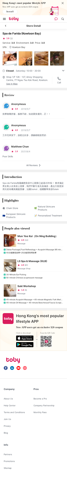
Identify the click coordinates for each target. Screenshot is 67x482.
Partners (8, 454)
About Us (8, 398)
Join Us (7, 419)
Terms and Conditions (14, 412)
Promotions (9, 461)
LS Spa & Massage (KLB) (32, 261)
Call (59, 82)
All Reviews (32, 165)
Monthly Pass (40, 412)
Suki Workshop (26, 286)
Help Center (10, 405)
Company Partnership (44, 405)
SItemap (8, 468)
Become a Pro (40, 398)
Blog (6, 433)
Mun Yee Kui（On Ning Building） (37, 236)
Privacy (7, 426)
